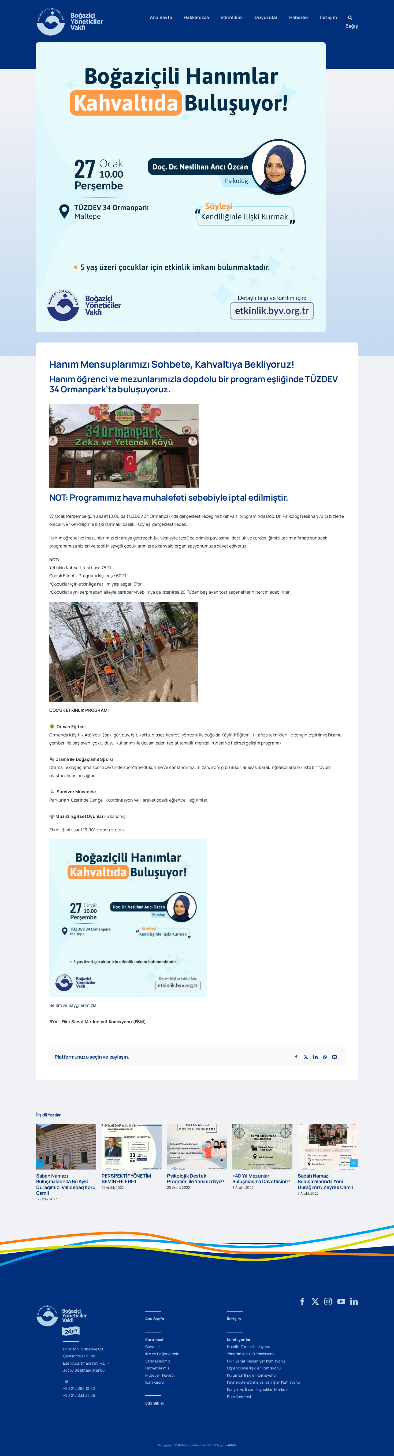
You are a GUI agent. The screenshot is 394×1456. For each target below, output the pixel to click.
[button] (350, 17)
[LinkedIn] (315, 1057)
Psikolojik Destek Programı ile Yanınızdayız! (130, 1178)
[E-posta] (334, 1057)
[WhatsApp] (325, 1057)
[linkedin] (354, 1296)
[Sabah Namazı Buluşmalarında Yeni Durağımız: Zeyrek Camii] (262, 1127)
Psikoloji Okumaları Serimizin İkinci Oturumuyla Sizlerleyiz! (324, 1176)
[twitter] (315, 1296)
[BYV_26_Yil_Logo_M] (61, 1302)
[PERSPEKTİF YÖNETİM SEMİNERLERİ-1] (66, 1127)
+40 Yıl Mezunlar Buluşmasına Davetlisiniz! (196, 1178)
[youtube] (341, 1296)
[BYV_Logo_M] (69, 10)
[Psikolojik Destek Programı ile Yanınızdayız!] (132, 1127)
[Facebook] (296, 1057)
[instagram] (328, 1296)
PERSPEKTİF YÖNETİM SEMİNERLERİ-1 (61, 1178)
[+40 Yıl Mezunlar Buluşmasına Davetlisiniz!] (197, 1127)
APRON (231, 1440)
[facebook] (302, 1296)
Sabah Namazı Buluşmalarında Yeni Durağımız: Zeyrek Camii (260, 1181)
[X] (306, 1057)
